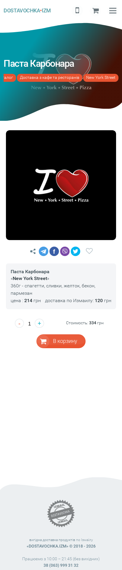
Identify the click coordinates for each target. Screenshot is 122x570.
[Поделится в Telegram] (43, 251)
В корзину (65, 341)
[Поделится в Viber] (65, 251)
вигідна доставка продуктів (52, 540)
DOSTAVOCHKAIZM (27, 10)
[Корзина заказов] (95, 10)
